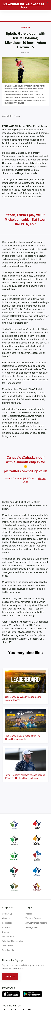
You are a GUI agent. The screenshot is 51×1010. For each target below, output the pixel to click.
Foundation (7, 922)
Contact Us (7, 913)
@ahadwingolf (33, 457)
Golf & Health (8, 945)
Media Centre (8, 936)
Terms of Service (33, 918)
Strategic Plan (32, 927)
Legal (29, 907)
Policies (29, 913)
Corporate (7, 907)
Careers (5, 931)
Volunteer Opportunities (12, 940)
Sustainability (8, 950)
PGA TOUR (25, 27)
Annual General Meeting (36, 922)
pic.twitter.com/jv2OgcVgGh (25, 470)
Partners (6, 927)
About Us (6, 918)
